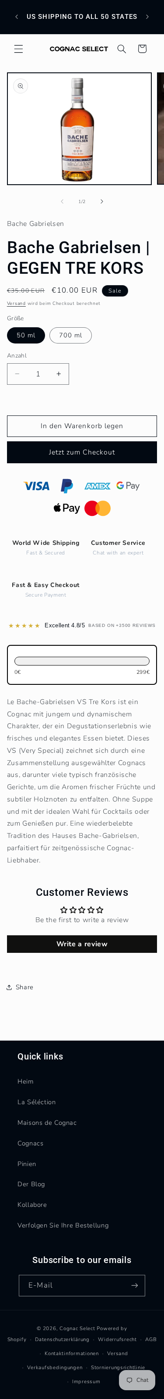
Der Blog (31, 1184)
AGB (151, 1339)
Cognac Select (77, 1328)
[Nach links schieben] (62, 201)
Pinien (26, 1163)
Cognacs (30, 1143)
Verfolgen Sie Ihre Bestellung (62, 1225)
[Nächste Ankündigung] (147, 17)
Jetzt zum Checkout (82, 452)
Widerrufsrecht (117, 1339)
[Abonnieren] (134, 1285)
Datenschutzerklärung (62, 1339)
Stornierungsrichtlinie (118, 1367)
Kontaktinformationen (72, 1353)
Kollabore (32, 1204)
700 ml (70, 335)
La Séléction (36, 1102)
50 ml (26, 335)
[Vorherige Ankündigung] (16, 17)
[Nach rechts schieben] (102, 201)
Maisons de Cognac (47, 1122)
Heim (25, 1081)
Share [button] (25, 987)
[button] (18, 49)
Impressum (86, 1381)
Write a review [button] (82, 944)
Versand (16, 303)
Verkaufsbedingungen (54, 1367)
